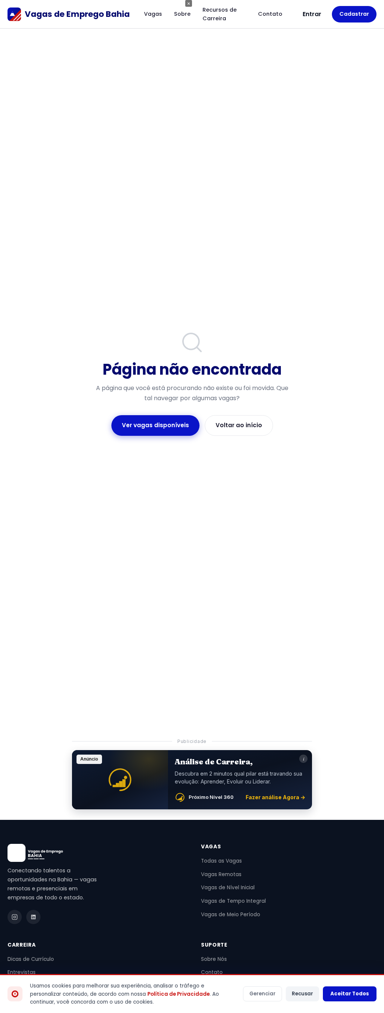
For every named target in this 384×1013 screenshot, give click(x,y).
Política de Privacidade (178, 994)
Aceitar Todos (349, 993)
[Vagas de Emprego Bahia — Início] (95, 853)
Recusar (302, 993)
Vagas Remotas (221, 874)
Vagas (153, 14)
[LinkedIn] (33, 917)
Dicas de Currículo (31, 959)
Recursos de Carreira (219, 14)
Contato (270, 14)
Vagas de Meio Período (230, 914)
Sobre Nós (214, 959)
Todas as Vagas (221, 860)
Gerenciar (262, 993)
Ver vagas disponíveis (155, 425)
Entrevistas (22, 972)
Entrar (312, 14)
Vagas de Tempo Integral (233, 901)
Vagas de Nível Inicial (228, 887)
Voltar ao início (239, 425)
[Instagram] (15, 917)
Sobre (182, 14)
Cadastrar (354, 14)
